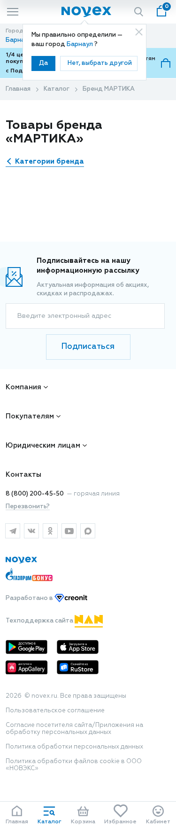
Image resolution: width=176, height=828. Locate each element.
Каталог (56, 89)
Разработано (30, 598)
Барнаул (80, 44)
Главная (18, 89)
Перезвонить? (28, 507)
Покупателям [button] (30, 416)
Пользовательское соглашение (55, 711)
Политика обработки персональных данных (74, 747)
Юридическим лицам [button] (43, 445)
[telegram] (13, 531)
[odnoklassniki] (50, 531)
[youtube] (69, 531)
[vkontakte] (31, 531)
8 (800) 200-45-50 (35, 494)
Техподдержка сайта (40, 621)
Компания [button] (23, 387)
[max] (88, 531)
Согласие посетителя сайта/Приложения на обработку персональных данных (74, 728)
